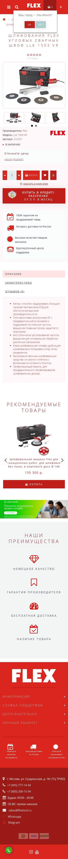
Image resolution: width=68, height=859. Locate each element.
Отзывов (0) (14, 291)
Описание (13, 274)
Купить (33, 175)
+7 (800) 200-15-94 (19, 791)
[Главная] (4, 19)
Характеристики (18, 282)
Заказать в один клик (35, 183)
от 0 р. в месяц (38, 196)
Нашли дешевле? (14, 159)
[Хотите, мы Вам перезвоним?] (8, 850)
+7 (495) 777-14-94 (19, 785)
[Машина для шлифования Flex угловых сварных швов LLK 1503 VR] (34, 85)
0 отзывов (32, 58)
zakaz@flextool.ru (20, 810)
